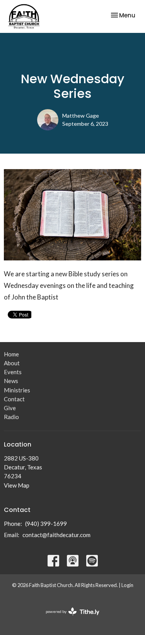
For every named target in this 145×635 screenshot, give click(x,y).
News (11, 380)
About (12, 362)
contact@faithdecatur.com (56, 534)
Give (10, 407)
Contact (14, 398)
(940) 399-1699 (46, 523)
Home (11, 354)
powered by (69, 618)
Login (127, 585)
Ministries (17, 390)
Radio (11, 416)
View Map (16, 485)
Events (13, 371)
